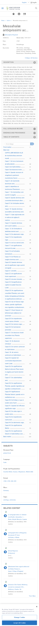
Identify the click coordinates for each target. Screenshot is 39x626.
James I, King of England (15, 571)
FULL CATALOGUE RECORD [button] (13, 129)
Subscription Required (11, 35)
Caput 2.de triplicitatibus (12, 167)
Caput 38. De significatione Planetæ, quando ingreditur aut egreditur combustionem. (14, 386)
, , (18, 472)
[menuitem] (19, 38)
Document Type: (8, 450)
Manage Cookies (19, 617)
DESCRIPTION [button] (8, 62)
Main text (6, 150)
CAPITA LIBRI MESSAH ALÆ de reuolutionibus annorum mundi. (14, 155)
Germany (6, 490)
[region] (19, 615)
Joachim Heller (7, 472)
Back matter (7, 436)
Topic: (5, 497)
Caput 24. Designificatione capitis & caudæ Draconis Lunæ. (13, 285)
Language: (6, 459)
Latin (4, 462)
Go (32, 144)
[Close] (37, 607)
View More (32, 596)
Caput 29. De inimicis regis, (13, 324)
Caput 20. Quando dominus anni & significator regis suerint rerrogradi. (15, 265)
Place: (5, 487)
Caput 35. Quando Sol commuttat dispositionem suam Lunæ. (13, 360)
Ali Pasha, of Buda (13, 537)
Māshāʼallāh (29, 472)
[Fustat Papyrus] (13, 551)
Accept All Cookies (19, 623)
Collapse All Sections (31, 58)
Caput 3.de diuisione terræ (13, 169)
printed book (7, 453)
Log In (34, 2)
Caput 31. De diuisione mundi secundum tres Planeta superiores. (14, 335)
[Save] (13, 14)
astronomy (13, 500)
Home (2, 20)
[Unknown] (11, 553)
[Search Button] (36, 8)
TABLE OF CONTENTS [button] (11, 137)
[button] (19, 14)
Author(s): (6, 37)
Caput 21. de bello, (11, 271)
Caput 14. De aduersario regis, (14, 234)
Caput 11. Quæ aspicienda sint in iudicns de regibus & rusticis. (14, 217)
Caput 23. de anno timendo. (13, 279)
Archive (9, 20)
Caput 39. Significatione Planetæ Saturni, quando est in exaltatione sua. (14, 394)
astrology (6, 500)
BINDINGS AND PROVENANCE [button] (14, 133)
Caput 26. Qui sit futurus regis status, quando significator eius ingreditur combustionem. (14, 304)
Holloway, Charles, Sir (14, 589)
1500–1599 (6, 481)
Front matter (7, 147)
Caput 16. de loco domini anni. (14, 243)
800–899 (13, 481)
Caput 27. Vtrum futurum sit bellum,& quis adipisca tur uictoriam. (14, 313)
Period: (5, 478)
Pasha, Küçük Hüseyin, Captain (17, 519)
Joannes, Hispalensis (19, 472)
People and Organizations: (11, 469)
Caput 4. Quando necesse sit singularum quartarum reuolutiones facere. (14, 175)
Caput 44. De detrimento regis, (14, 422)
